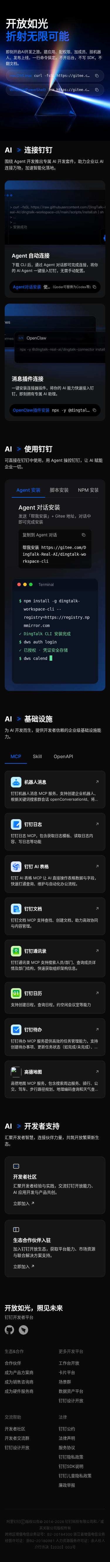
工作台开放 (69, 1362)
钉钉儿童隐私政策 (75, 1475)
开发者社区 (15, 1428)
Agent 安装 (28, 490)
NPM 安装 (88, 490)
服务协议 (67, 1447)
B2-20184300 (59, 1534)
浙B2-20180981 (40, 1541)
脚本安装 (59, 490)
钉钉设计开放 (71, 1400)
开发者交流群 (17, 1438)
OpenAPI (63, 756)
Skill (37, 756)
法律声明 (67, 1438)
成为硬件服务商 (19, 1391)
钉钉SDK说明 (71, 1466)
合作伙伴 (13, 1362)
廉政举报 (67, 1484)
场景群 (65, 1381)
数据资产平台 (71, 1391)
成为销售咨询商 (19, 1381)
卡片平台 (67, 1372)
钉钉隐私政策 (71, 1456)
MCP (16, 756)
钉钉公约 (67, 1428)
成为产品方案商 (19, 1372)
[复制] (96, 75)
